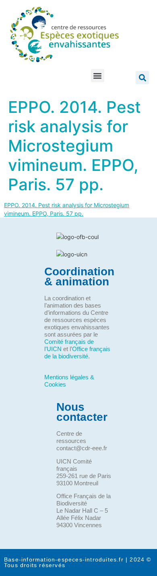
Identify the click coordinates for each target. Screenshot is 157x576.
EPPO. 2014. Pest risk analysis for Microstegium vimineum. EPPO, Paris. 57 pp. (74, 145)
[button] (97, 75)
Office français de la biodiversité (77, 352)
